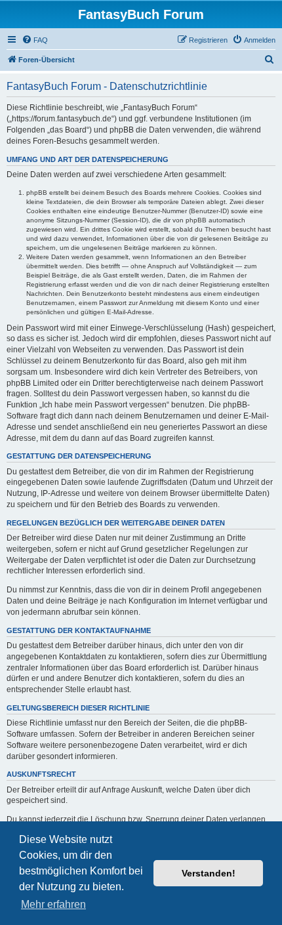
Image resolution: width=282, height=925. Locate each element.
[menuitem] (35, 40)
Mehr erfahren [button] (53, 904)
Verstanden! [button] (208, 873)
